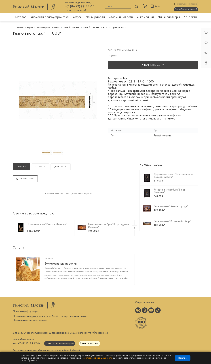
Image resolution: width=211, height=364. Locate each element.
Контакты (190, 17)
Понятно (182, 358)
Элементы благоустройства (49, 17)
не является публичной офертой (65, 350)
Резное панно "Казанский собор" (172, 221)
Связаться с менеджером (60, 343)
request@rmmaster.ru (23, 339)
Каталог (20, 17)
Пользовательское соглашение (30, 320)
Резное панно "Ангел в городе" (171, 206)
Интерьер (48, 259)
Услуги (77, 17)
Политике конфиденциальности (97, 358)
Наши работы (95, 17)
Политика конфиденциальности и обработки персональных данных (50, 316)
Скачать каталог (89, 343)
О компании (145, 17)
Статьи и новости (121, 17)
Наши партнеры (169, 17)
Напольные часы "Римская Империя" (47, 224)
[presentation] (134, 227)
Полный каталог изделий (186, 9)
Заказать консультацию (186, 4)
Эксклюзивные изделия (60, 263)
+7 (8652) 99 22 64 (79, 6)
